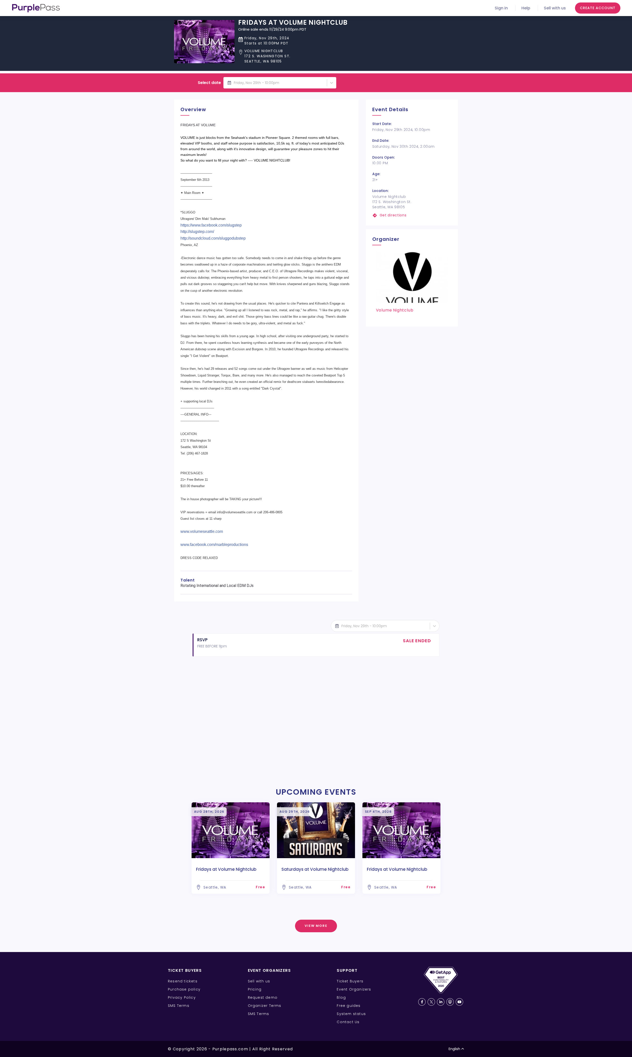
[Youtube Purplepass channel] (459, 1002)
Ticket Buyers (350, 981)
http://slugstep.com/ (197, 231)
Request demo (262, 997)
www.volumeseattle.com (201, 531)
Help (525, 8)
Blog (341, 997)
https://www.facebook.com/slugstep (211, 225)
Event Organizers (354, 989)
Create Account (597, 7)
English (454, 1048)
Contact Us (348, 1021)
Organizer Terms (264, 1005)
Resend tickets (183, 981)
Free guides (348, 1005)
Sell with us (555, 8)
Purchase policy (184, 989)
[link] (412, 215)
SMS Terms (178, 1005)
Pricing (254, 989)
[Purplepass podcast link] (450, 1002)
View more (316, 925)
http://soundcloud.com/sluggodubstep (213, 238)
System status (351, 1013)
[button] (293, 56)
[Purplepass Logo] (36, 8)
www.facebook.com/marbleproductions (214, 544)
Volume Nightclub (395, 310)
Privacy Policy (182, 997)
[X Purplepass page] (431, 1002)
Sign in (501, 8)
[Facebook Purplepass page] (422, 1002)
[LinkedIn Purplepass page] (440, 1002)
